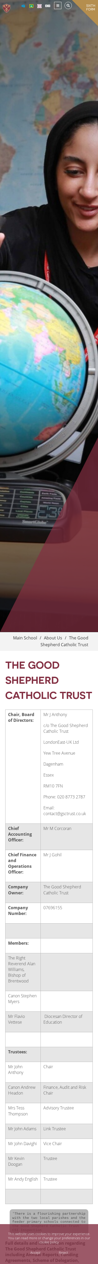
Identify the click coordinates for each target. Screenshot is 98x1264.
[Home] (6, 5)
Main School (25, 638)
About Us (53, 638)
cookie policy (49, 1242)
